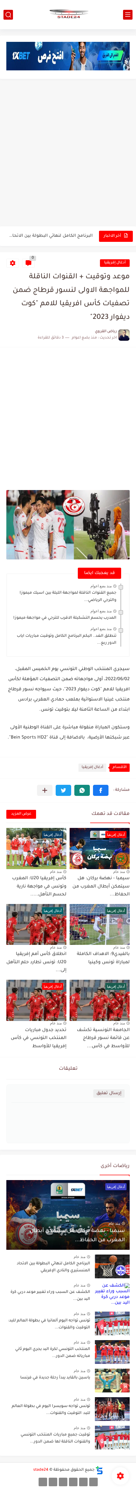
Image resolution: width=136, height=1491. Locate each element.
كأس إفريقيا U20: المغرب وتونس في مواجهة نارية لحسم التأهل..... (39, 886)
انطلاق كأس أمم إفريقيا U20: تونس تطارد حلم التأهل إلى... (36, 962)
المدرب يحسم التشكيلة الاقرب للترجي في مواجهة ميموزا (64, 618)
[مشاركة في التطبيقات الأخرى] (45, 790)
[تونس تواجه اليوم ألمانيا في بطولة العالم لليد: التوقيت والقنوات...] (112, 1323)
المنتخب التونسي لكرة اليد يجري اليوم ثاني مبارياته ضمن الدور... (52, 1353)
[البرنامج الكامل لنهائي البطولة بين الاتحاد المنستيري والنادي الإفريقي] (112, 1266)
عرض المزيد (21, 814)
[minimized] (53, 1482)
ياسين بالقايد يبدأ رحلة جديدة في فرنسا (55, 1378)
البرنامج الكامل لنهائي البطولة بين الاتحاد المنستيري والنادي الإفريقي (50, 236)
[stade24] (68, 14)
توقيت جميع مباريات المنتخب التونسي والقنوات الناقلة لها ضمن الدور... (55, 1438)
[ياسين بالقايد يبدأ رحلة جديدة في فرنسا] (112, 1380)
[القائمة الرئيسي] (128, 15)
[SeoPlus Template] (99, 1470)
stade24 (40, 1470)
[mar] (93, 1482)
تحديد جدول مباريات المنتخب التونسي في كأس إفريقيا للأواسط (38, 1038)
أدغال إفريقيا (115, 263)
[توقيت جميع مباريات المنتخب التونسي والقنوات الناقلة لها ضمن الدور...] (112, 1437)
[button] (100, 790)
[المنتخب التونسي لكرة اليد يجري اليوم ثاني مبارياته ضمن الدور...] (112, 1352)
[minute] (63, 1482)
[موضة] (73, 1482)
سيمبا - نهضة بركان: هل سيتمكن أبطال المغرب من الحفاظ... (101, 886)
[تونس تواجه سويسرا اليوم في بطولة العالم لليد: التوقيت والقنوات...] (112, 1409)
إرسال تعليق (108, 1093)
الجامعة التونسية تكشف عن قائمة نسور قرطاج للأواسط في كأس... (103, 1038)
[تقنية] (83, 1482)
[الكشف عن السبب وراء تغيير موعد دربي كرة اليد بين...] (112, 1295)
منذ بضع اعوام (101, 586)
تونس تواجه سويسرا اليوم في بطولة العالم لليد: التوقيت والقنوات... (51, 1410)
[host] (43, 1482)
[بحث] (8, 15)
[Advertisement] (68, 153)
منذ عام (119, 871)
